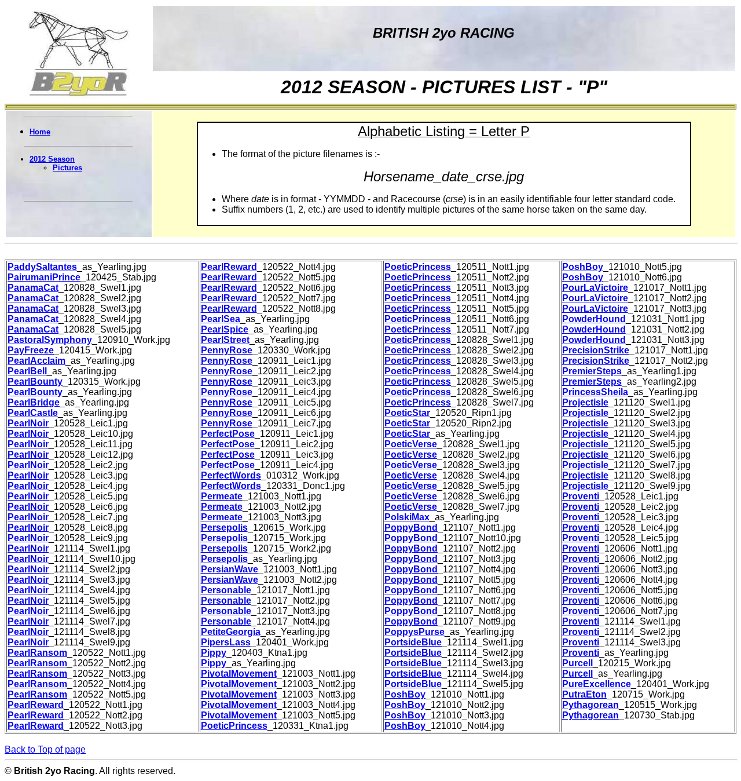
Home (40, 131)
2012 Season (52, 159)
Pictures (67, 167)
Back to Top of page (45, 749)
